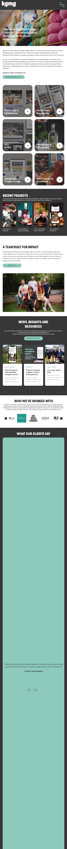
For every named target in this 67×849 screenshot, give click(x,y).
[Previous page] (26, 388)
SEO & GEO (7, 146)
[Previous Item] (6, 418)
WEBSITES (29, 367)
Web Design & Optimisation (11, 112)
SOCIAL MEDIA (9, 367)
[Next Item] (60, 214)
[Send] (28, 111)
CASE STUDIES (51, 367)
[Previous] (29, 690)
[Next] (35, 690)
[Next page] (40, 388)
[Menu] (62, 5)
